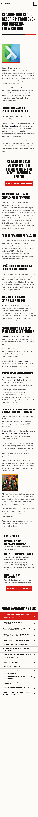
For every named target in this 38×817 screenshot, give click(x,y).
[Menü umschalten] (35, 4)
